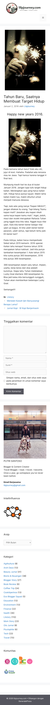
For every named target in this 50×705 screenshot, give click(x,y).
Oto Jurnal (9, 625)
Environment (10, 605)
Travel (7, 637)
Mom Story (9, 621)
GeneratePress (25, 701)
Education (8, 600)
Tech (6, 633)
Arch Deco (9, 568)
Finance (7, 609)
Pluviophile (9, 629)
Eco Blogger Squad (13, 596)
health (7, 613)
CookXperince (10, 592)
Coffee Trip (9, 588)
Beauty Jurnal (10, 572)
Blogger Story (10, 580)
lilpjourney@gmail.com (14, 485)
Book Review (10, 584)
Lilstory (10, 297)
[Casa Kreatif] (10, 677)
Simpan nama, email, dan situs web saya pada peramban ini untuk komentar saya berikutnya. (26, 380)
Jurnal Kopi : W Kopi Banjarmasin (23, 308)
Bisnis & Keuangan (13, 576)
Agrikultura (9, 563)
